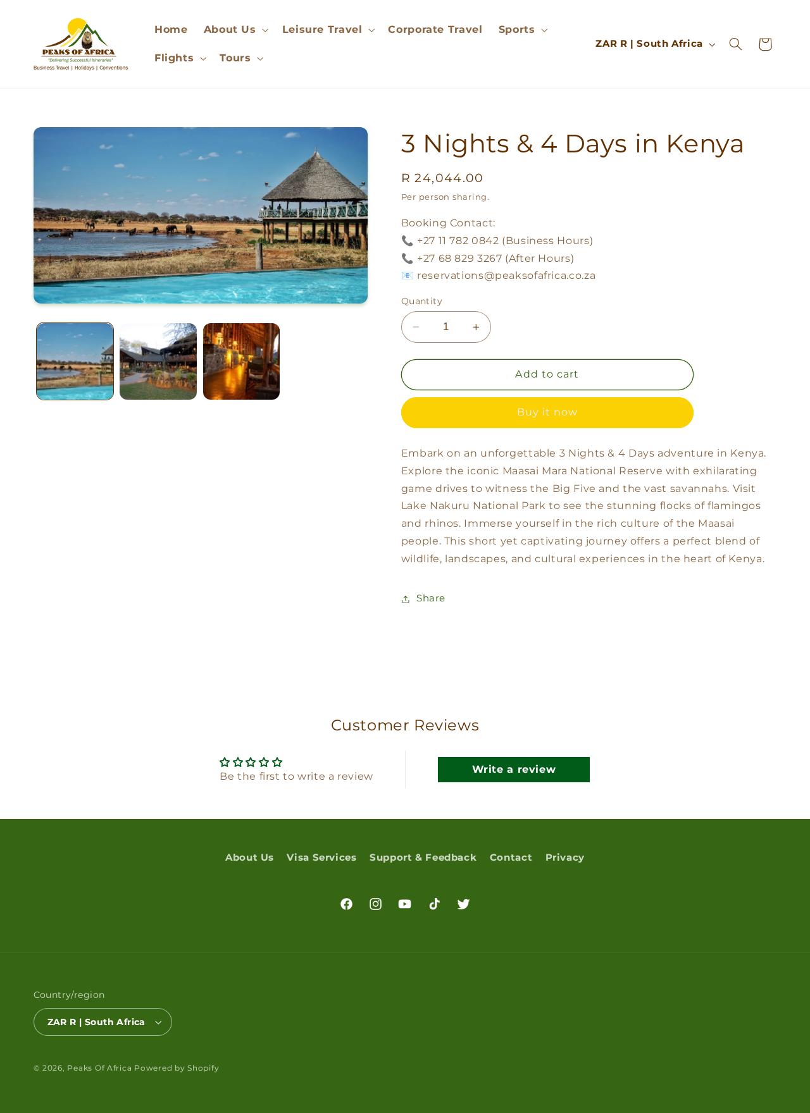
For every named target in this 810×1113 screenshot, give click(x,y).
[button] (235, 29)
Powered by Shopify (176, 1068)
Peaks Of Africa (99, 1068)
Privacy (565, 857)
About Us (249, 857)
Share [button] (431, 598)
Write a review (514, 769)
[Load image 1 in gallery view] (75, 361)
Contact (511, 857)
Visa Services (321, 857)
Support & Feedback (423, 857)
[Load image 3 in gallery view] (241, 361)
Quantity (421, 301)
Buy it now (547, 413)
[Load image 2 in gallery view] (158, 361)
